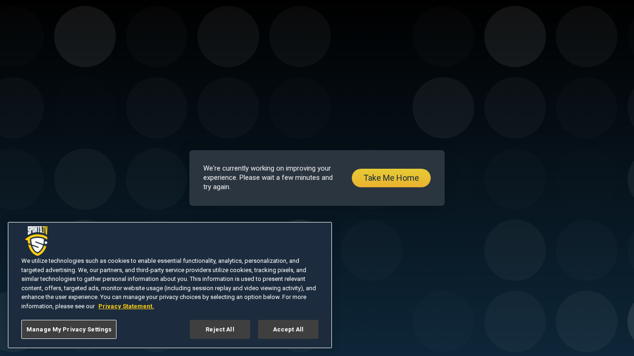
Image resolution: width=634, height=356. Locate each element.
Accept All (288, 329)
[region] (169, 285)
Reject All (220, 329)
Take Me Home (391, 178)
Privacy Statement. (126, 306)
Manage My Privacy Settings (68, 329)
